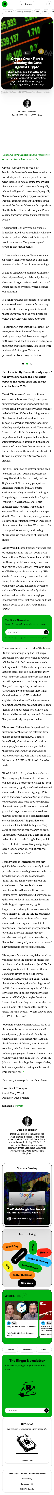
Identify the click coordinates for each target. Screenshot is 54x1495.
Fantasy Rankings (24, 12)
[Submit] (46, 632)
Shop (43, 1349)
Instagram (25, 1484)
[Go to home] (4, 4)
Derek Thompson (28, 111)
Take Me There (26, 1460)
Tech (27, 53)
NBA (37, 12)
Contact (10, 1349)
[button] (27, 4)
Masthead (27, 1349)
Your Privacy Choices (37, 1474)
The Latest (8, 12)
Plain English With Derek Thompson (20, 1333)
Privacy (24, 1473)
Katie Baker (20, 1218)
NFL (46, 12)
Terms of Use (13, 1473)
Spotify (19, 1106)
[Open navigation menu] (49, 4)
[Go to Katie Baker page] (9, 1219)
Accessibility (27, 1479)
